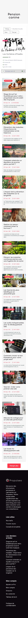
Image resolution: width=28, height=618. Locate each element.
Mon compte (10, 588)
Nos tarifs (9, 520)
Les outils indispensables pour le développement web (14, 324)
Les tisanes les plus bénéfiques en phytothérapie (11, 292)
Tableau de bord (11, 597)
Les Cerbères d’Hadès (13, 54)
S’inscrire (9, 591)
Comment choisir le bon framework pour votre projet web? (13, 357)
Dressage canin (9, 71)
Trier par (14, 32)
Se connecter (10, 594)
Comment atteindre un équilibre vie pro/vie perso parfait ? (13, 162)
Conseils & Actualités (13, 527)
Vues (6, 32)
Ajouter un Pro (11, 584)
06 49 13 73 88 (7, 67)
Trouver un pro (11, 524)
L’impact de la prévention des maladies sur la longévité (14, 193)
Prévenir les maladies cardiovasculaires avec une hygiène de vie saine (13, 259)
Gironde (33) (7, 62)
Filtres (7, 29)
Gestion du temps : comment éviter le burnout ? (11, 226)
